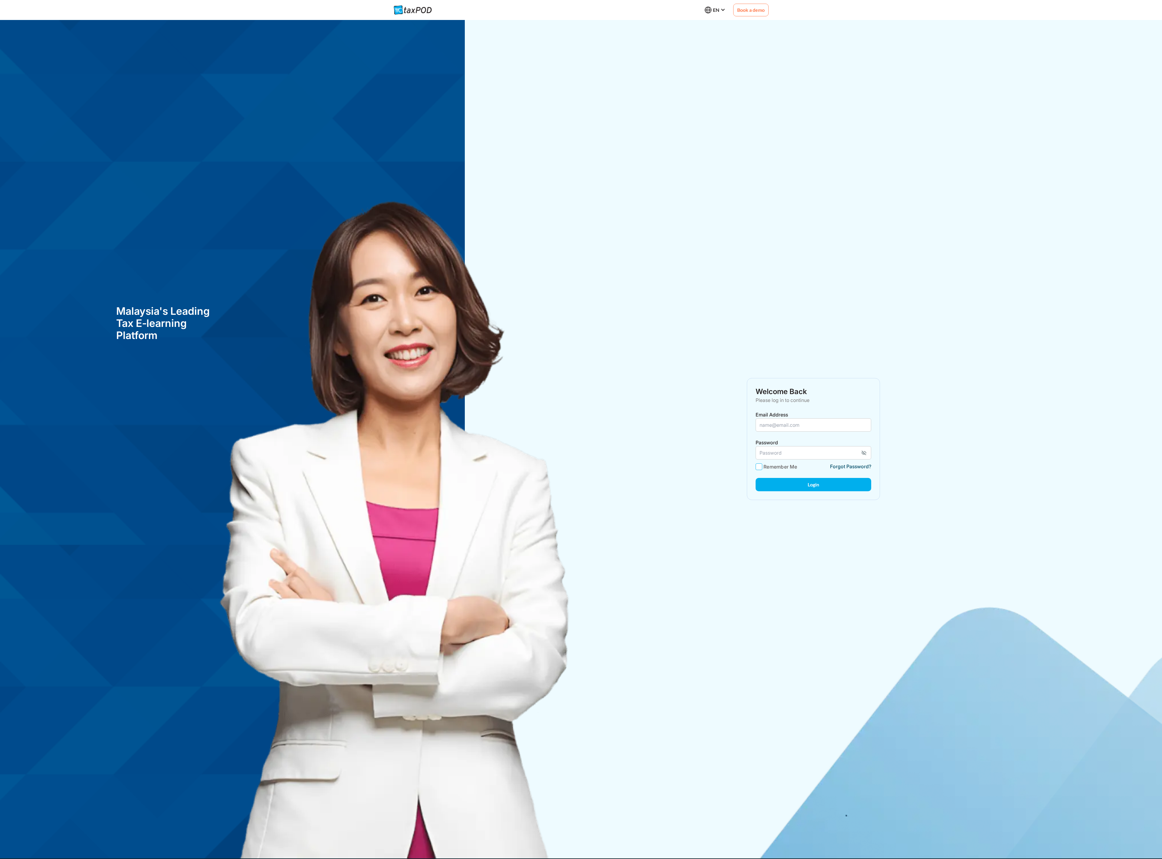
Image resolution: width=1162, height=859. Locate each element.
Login (813, 484)
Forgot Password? (850, 466)
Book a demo (751, 10)
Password (767, 442)
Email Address (772, 415)
